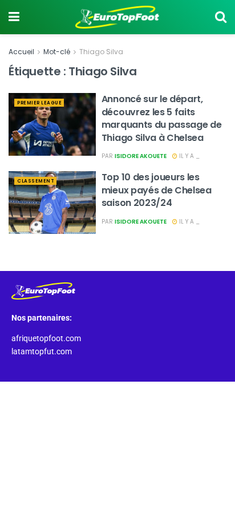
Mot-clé (56, 51)
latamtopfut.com (41, 351)
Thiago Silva (101, 51)
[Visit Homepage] (117, 17)
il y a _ (188, 156)
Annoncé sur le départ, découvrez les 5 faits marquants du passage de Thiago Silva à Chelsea (162, 118)
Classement (35, 181)
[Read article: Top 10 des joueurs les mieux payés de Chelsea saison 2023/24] (52, 202)
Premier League (39, 103)
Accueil (21, 51)
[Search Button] (220, 17)
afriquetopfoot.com (46, 338)
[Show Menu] (14, 17)
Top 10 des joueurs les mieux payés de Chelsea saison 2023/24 (157, 190)
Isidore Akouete (141, 156)
